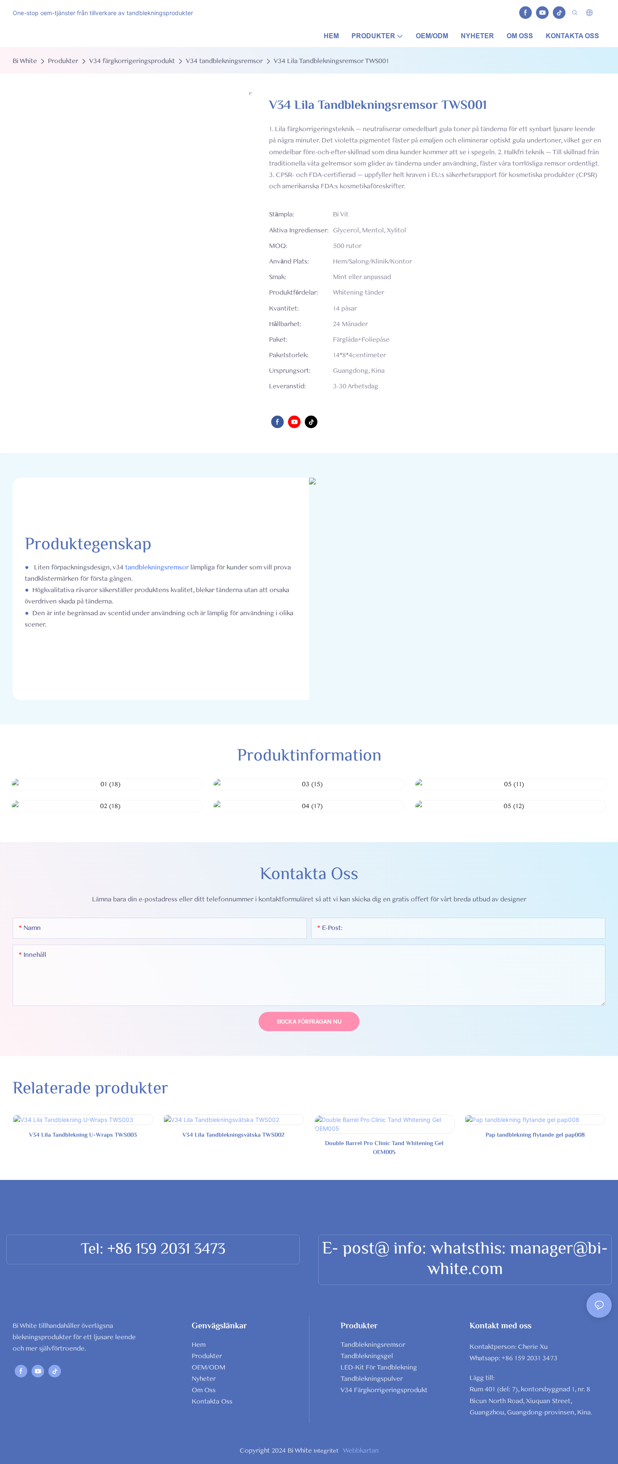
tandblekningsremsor (157, 567)
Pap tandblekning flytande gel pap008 (535, 1135)
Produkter (63, 61)
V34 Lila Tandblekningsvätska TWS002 (233, 1135)
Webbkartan (360, 1450)
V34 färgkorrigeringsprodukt (132, 61)
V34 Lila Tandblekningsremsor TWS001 (331, 61)
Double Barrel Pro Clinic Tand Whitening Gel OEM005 (384, 1148)
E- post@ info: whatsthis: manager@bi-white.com (465, 1259)
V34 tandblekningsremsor (224, 61)
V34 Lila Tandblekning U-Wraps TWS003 (83, 1135)
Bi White (25, 61)
